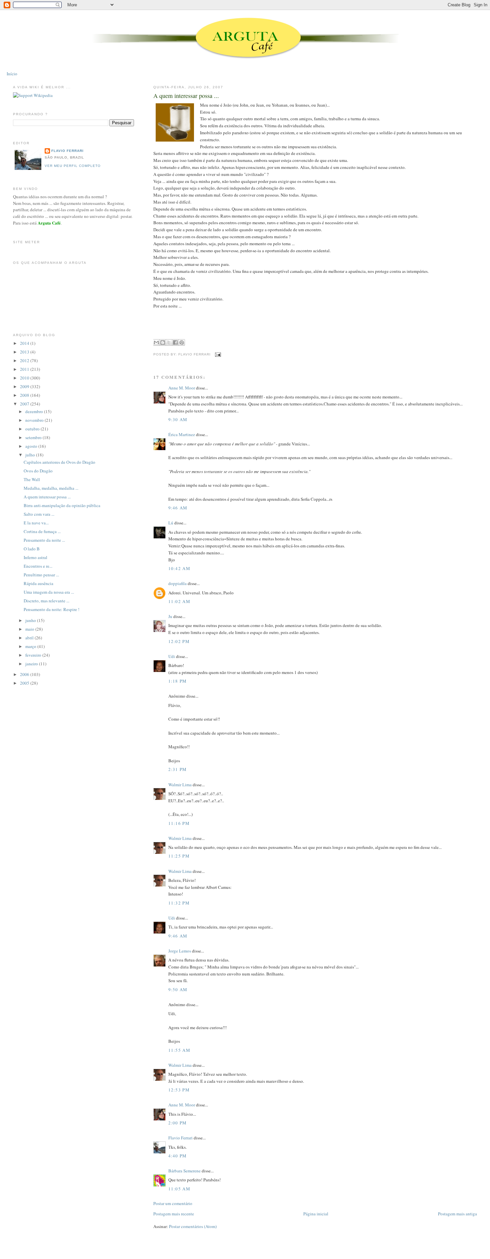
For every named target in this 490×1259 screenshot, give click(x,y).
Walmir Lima (180, 785)
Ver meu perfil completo (73, 166)
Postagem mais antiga (457, 1214)
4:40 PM (177, 1156)
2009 (25, 386)
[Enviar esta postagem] (217, 354)
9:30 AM (178, 419)
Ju (170, 616)
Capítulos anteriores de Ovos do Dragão (59, 462)
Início (12, 74)
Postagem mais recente (173, 1214)
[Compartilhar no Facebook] (175, 342)
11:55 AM (179, 1050)
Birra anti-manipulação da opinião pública (62, 505)
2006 (25, 674)
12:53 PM (179, 1090)
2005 (25, 683)
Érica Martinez (181, 434)
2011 (25, 369)
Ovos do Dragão (38, 471)
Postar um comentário (172, 1203)
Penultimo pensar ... (41, 575)
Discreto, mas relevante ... (46, 601)
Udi (171, 656)
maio (30, 629)
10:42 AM (179, 568)
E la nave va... (36, 523)
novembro (35, 420)
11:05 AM (179, 1189)
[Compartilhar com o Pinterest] (181, 342)
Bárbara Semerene (184, 1171)
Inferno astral (35, 557)
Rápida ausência (38, 583)
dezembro (34, 411)
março (31, 646)
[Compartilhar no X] (169, 342)
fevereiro (33, 655)
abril (30, 638)
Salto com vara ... (39, 514)
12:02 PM (179, 641)
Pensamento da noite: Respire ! (51, 609)
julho (30, 455)
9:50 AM (178, 989)
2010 (25, 378)
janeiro (32, 664)
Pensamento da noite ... (44, 540)
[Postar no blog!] (162, 342)
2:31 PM (177, 769)
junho (31, 620)
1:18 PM (177, 681)
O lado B (32, 549)
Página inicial (315, 1214)
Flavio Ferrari (180, 1138)
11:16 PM (179, 823)
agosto (31, 446)
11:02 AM (179, 601)
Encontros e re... (38, 566)
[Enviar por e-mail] (156, 342)
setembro (34, 437)
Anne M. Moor (181, 388)
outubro (33, 429)
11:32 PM (179, 903)
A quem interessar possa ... (186, 96)
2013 (25, 352)
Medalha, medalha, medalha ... (51, 488)
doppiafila (177, 583)
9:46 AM (178, 508)
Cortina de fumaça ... (42, 531)
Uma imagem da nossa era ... (49, 592)
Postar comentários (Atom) (193, 1226)
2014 (25, 343)
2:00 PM (177, 1123)
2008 (25, 395)
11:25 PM (179, 856)
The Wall (32, 479)
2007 (25, 404)
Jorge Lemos (179, 951)
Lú (170, 523)
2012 (25, 360)
